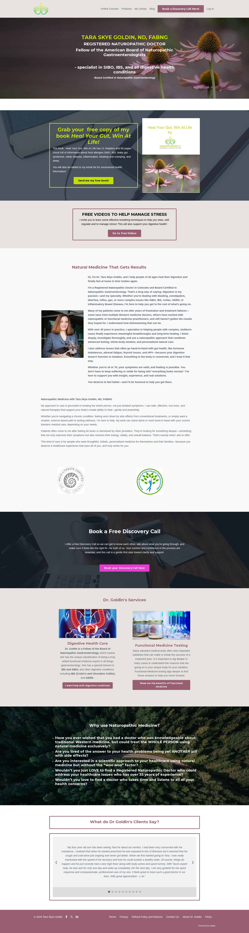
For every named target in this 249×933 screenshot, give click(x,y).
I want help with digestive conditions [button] (87, 685)
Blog (152, 8)
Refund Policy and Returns (147, 916)
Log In (210, 8)
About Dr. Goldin (192, 916)
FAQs (208, 916)
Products (126, 8)
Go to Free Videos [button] (124, 233)
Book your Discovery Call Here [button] (124, 568)
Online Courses (110, 8)
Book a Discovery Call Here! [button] (180, 9)
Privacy (124, 916)
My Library (141, 8)
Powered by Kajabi (206, 926)
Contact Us (172, 916)
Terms (112, 916)
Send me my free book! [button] (93, 180)
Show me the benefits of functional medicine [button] (161, 685)
